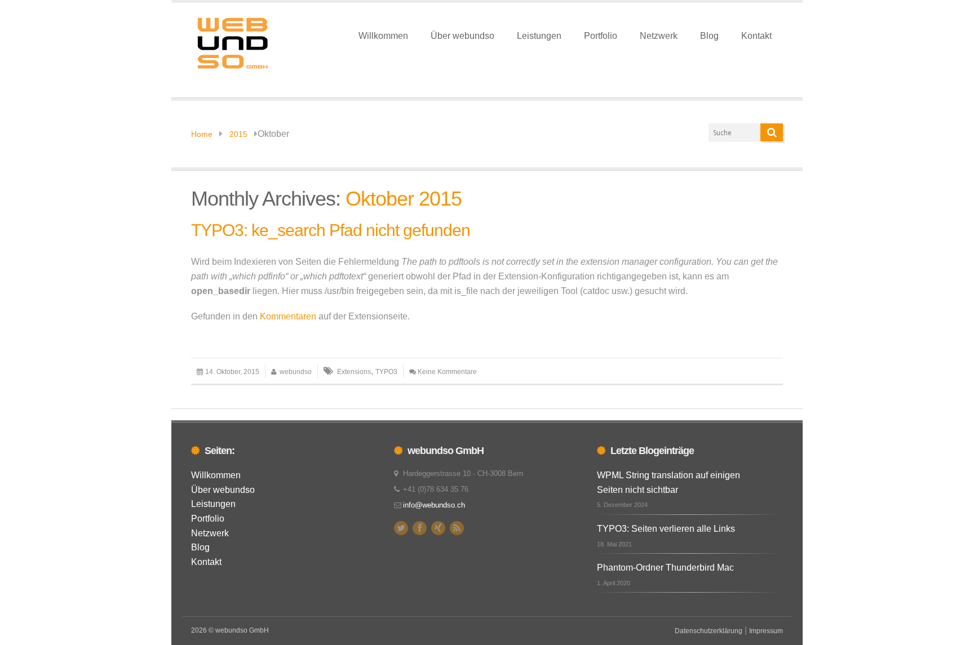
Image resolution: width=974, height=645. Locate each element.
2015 (238, 134)
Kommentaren (288, 316)
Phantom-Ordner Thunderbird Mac (665, 567)
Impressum (766, 631)
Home (201, 134)
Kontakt (756, 36)
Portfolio (600, 36)
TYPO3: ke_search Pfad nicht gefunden (330, 230)
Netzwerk (659, 36)
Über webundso (462, 36)
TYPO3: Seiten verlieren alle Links (666, 528)
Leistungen (539, 36)
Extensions (354, 372)
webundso (296, 372)
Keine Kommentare (447, 372)
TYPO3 (386, 372)
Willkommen (383, 36)
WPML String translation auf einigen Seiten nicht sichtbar (668, 482)
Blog (709, 36)
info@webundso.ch (434, 505)
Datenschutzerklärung (708, 631)
